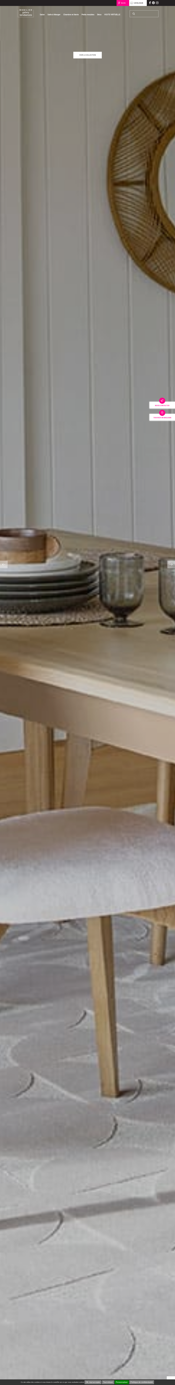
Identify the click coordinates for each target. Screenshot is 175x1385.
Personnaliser (122, 1382)
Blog (123, 3)
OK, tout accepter (93, 1382)
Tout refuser (108, 1382)
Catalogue (138, 3)
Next (171, 564)
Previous (4, 564)
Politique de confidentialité (141, 1382)
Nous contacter (162, 405)
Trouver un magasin (162, 417)
